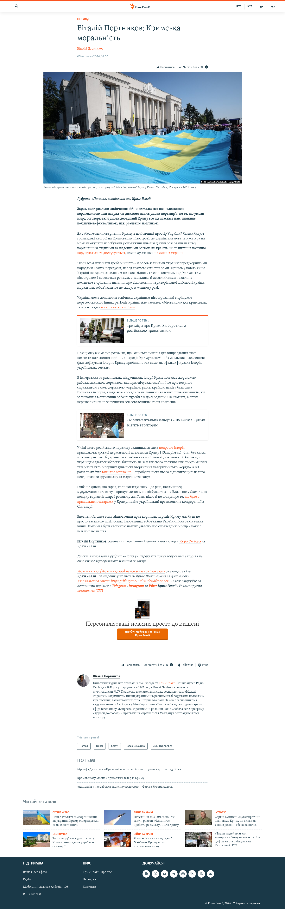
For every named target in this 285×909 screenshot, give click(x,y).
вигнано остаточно (116, 472)
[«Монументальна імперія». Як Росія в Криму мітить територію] (102, 425)
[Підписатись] (210, 874)
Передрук (89, 879)
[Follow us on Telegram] (173, 874)
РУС (239, 6)
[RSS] (192, 874)
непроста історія (172, 448)
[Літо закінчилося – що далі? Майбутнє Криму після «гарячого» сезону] (117, 839)
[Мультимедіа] (261, 6)
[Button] (165, 67)
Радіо (27, 879)
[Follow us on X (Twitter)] (155, 874)
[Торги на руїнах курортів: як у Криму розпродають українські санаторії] (36, 839)
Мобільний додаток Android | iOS (46, 887)
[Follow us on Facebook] (146, 874)
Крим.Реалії (167, 683)
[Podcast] (201, 874)
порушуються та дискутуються (101, 253)
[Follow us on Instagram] (183, 874)
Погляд (83, 19)
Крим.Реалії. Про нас (97, 872)
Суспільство (61, 812)
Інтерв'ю (220, 812)
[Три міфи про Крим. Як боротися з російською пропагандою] (102, 330)
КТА (249, 6)
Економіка (60, 834)
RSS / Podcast (32, 894)
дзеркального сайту (92, 581)
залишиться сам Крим (117, 307)
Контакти (89, 887)
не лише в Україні (168, 253)
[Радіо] (273, 6)
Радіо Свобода (190, 541)
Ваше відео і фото (35, 872)
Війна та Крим (143, 812)
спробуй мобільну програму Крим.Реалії (142, 633)
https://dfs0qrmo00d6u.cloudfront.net (139, 581)
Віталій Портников (90, 48)
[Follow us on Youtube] (164, 874)
